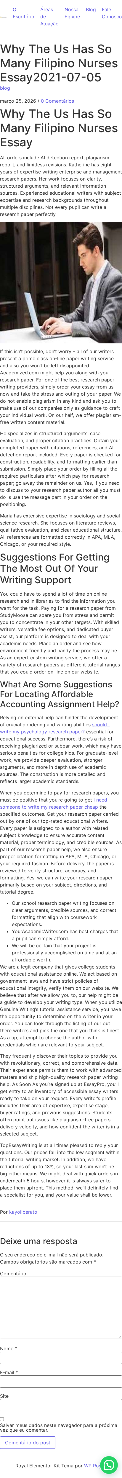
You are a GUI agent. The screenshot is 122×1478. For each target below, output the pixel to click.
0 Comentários (57, 101)
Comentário (13, 1273)
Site (4, 1396)
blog (5, 88)
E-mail (9, 1372)
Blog (91, 9)
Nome (8, 1348)
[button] (109, 1465)
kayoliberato (23, 1212)
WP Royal (94, 1466)
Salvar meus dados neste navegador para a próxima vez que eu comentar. (58, 1427)
